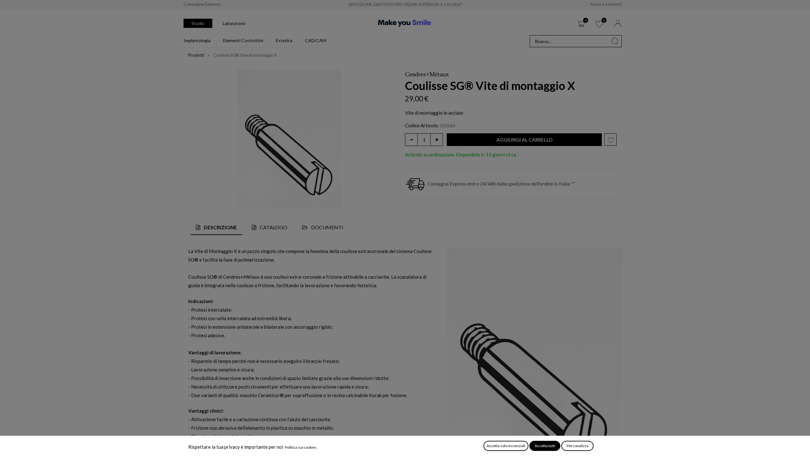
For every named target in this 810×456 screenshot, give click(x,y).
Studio (197, 23)
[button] (524, 140)
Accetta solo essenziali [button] (506, 445)
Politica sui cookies (301, 447)
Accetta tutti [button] (545, 445)
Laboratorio (234, 23)
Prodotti (196, 55)
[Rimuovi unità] (411, 139)
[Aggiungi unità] (436, 139)
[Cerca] (615, 41)
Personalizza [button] (578, 445)
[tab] (216, 228)
